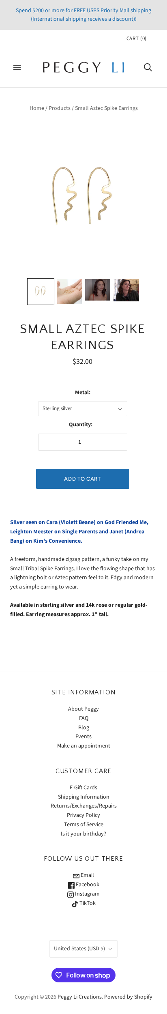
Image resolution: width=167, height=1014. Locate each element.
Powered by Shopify (128, 997)
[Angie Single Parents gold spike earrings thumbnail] (126, 290)
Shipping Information (83, 797)
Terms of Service (83, 825)
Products (60, 108)
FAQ (83, 718)
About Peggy (83, 709)
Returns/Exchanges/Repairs (84, 806)
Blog (83, 728)
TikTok (87, 903)
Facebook (87, 885)
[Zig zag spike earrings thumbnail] (40, 291)
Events (83, 737)
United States (79, 949)
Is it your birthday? (83, 834)
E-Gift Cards (83, 788)
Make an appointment (83, 746)
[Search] (148, 67)
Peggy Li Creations (80, 997)
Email (86, 875)
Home (37, 108)
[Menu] (17, 67)
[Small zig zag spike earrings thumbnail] (69, 291)
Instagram (87, 894)
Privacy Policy (83, 815)
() (136, 38)
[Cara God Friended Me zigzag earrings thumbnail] (97, 289)
